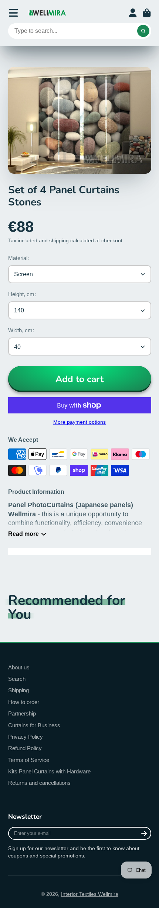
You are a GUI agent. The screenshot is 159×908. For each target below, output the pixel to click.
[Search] (143, 31)
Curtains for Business (34, 725)
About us (19, 667)
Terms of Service (28, 760)
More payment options (79, 422)
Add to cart (79, 379)
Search (17, 679)
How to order (23, 702)
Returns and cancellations (39, 783)
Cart (146, 12)
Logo (47, 12)
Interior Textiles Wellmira (89, 894)
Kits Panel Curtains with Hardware (49, 771)
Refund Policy (25, 748)
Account (132, 12)
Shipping (18, 690)
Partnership (22, 713)
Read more (23, 533)
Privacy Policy (25, 737)
